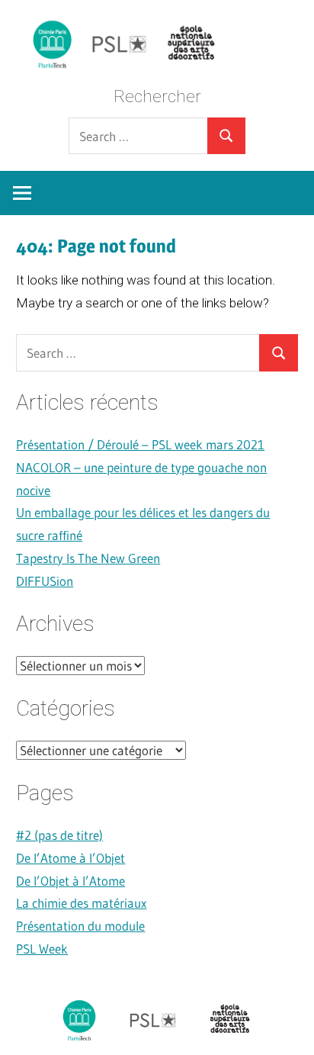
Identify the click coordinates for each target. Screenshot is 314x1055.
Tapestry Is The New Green (88, 558)
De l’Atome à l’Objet (70, 858)
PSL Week (42, 949)
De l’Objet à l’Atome (70, 881)
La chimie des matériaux (81, 903)
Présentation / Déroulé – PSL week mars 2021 (140, 444)
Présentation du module (80, 926)
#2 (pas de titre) (59, 835)
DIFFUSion (44, 581)
